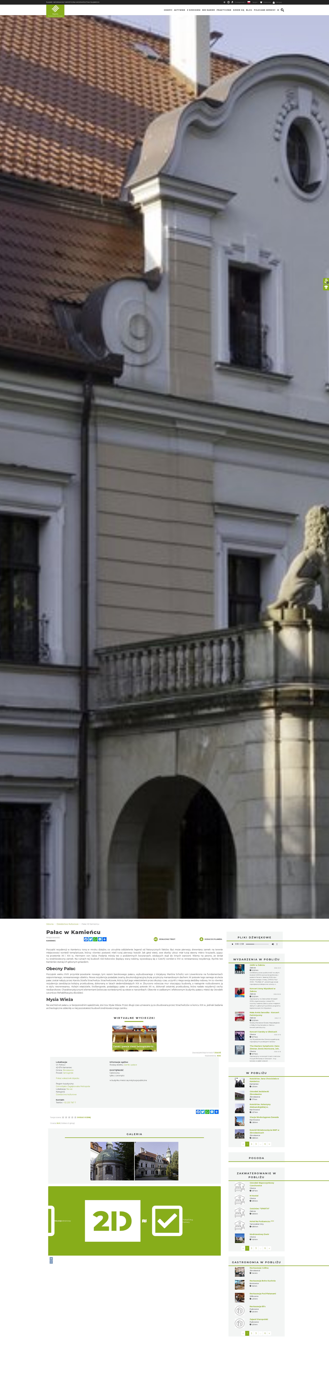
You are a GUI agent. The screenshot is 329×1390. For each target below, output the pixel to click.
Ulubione (267, 2)
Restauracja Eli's (258, 1306)
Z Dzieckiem (193, 10)
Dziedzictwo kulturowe (66, 1094)
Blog (249, 10)
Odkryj (168, 10)
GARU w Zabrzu (257, 965)
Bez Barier (208, 10)
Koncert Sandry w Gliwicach (263, 1032)
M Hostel (254, 1196)
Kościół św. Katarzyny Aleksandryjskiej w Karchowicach (260, 1107)
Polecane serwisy (265, 10)
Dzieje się (238, 10)
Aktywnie (179, 10)
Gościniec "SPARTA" (259, 1208)
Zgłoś (217, 1053)
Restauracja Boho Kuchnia (263, 1281)
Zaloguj (278, 2)
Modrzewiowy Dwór (259, 1234)
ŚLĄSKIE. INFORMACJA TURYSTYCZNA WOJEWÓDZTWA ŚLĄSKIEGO (72, 2)
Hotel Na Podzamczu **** (262, 1221)
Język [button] (254, 2)
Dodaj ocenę (84, 1117)
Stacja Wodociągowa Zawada (264, 1117)
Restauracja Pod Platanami (263, 1293)
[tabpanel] (134, 1038)
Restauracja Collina (259, 1268)
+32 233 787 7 (69, 1102)
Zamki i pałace (130, 1065)
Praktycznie (224, 10)
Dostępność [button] (240, 2)
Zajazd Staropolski (259, 1319)
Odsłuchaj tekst (167, 939)
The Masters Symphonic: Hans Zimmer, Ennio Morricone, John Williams (265, 1049)
